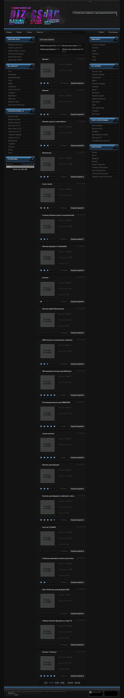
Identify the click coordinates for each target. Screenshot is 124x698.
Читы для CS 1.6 (14, 125)
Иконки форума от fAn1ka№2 (54, 246)
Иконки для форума (15, 54)
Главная (9, 32)
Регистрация (113, 32)
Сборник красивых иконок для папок (58, 558)
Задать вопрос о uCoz (16, 51)
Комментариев (77, 83)
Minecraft (11, 99)
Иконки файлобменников (53, 309)
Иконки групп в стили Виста (54, 122)
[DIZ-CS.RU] (38, 16)
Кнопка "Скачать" (49, 652)
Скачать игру (13, 116)
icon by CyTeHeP (49, 527)
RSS (115, 1)
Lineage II (11, 93)
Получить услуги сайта (58, 1)
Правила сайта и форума (14, 1)
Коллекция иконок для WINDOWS (56, 402)
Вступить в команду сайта (77, 1)
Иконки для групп (14, 57)
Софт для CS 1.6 (14, 132)
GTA (9, 71)
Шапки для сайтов (15, 60)
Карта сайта (24, 695)
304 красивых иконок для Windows (57, 371)
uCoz (16, 695)
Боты (10, 153)
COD (10, 80)
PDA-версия (46, 695)
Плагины (11, 147)
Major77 (69, 283)
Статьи (29, 32)
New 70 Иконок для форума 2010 (55, 589)
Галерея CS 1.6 (14, 138)
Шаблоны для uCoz (15, 45)
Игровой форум (14, 77)
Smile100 (69, 501)
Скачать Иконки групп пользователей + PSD (60, 215)
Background (12, 141)
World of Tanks (13, 102)
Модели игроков (14, 122)
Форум (19, 32)
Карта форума (35, 695)
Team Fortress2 (14, 90)
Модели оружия (14, 119)
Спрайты (11, 144)
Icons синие (47, 184)
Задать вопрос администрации (37, 1)
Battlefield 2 (12, 96)
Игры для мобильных (16, 105)
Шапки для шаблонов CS (72, 49)
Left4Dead (12, 87)
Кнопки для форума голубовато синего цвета (61, 496)
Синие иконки (48, 433)
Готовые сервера (14, 135)
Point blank (12, 74)
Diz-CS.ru (11, 693)
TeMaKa (69, 64)
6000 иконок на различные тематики (57, 340)
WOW (10, 84)
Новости (40, 32)
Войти (101, 32)
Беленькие (46, 153)
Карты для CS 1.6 (14, 128)
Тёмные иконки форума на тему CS (57, 621)
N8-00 (68, 595)
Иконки (45, 59)
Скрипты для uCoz (15, 48)
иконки (45, 278)
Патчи (10, 150)
